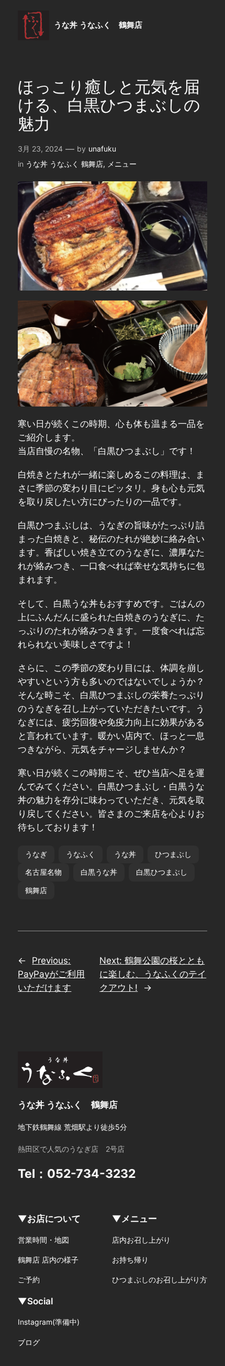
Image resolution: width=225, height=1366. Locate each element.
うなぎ (36, 854)
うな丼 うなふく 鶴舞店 (98, 25)
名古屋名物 (43, 871)
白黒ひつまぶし (161, 871)
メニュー (122, 163)
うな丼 (125, 854)
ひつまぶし (173, 854)
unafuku (102, 148)
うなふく (80, 854)
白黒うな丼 (99, 871)
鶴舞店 (36, 890)
